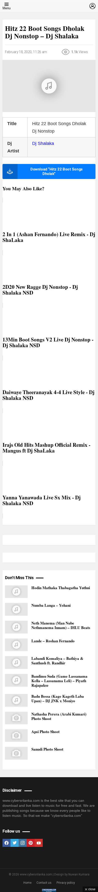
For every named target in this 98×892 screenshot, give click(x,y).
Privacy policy (66, 882)
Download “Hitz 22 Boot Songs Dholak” (56, 171)
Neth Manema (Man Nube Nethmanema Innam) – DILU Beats (60, 625)
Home (27, 882)
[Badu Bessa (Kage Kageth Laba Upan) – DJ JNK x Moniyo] (16, 700)
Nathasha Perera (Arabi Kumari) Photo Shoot (58, 716)
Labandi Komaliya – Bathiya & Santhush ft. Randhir (57, 661)
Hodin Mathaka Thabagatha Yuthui (60, 587)
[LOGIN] (92, 6)
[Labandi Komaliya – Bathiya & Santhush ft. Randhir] (16, 662)
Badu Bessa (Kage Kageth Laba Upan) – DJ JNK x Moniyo (57, 698)
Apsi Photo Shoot (45, 731)
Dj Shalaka (43, 143)
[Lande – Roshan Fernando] (16, 645)
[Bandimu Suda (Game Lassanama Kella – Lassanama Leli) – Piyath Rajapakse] (16, 680)
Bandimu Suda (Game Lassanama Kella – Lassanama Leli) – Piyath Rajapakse (59, 680)
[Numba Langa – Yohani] (16, 609)
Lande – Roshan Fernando (53, 641)
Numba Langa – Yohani (51, 605)
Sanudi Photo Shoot (47, 749)
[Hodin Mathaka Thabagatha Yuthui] (16, 591)
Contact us (44, 882)
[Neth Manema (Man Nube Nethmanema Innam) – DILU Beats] (16, 627)
